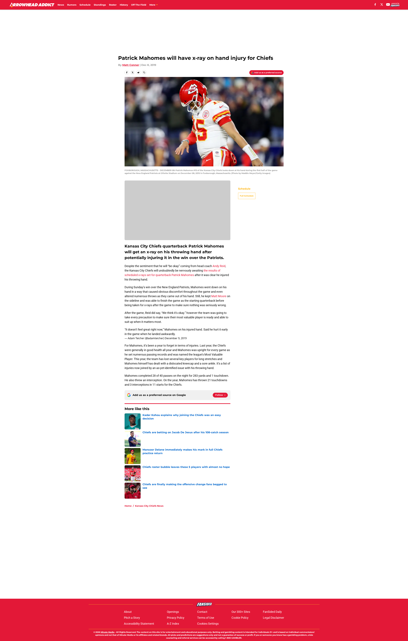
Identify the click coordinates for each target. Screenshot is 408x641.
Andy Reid (219, 266)
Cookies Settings (208, 623)
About (128, 611)
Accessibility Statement (139, 623)
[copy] (144, 72)
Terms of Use (205, 617)
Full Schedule (247, 196)
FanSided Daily (272, 611)
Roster (113, 4)
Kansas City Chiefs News (149, 505)
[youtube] (388, 4)
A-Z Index (173, 623)
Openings (173, 611)
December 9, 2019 (176, 338)
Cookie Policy (239, 617)
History (124, 4)
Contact (202, 611)
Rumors (71, 4)
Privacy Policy (175, 617)
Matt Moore (218, 296)
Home (128, 505)
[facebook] (375, 4)
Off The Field (138, 4)
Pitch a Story (132, 617)
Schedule (85, 4)
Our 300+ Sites (240, 611)
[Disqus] (210, 553)
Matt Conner (130, 65)
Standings (100, 4)
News (61, 4)
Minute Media (107, 632)
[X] (381, 4)
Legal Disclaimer (273, 617)
